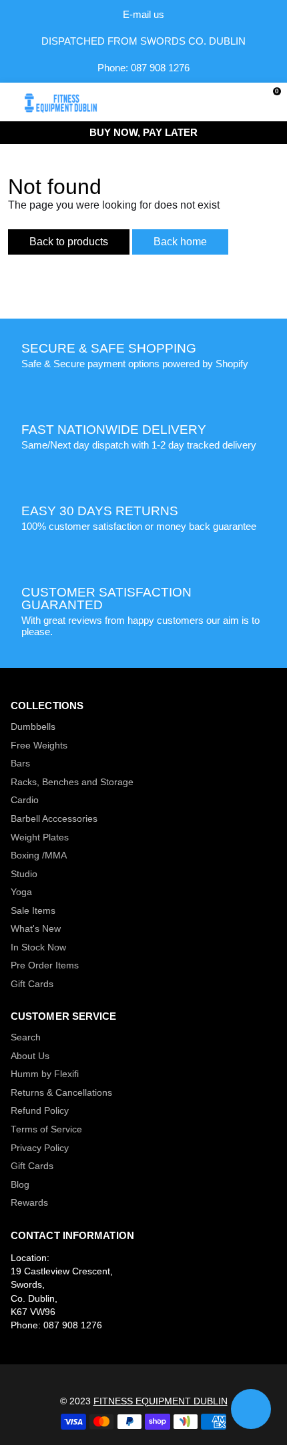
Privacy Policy (40, 1148)
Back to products (68, 241)
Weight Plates (40, 837)
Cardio (25, 800)
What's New (36, 929)
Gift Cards (32, 984)
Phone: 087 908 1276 (143, 67)
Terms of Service (46, 1129)
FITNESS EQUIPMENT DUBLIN (160, 1401)
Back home (180, 241)
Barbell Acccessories (54, 819)
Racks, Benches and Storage (72, 782)
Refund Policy (40, 1111)
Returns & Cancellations (61, 1093)
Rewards (29, 1203)
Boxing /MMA (39, 855)
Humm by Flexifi (45, 1074)
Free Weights (39, 745)
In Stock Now (38, 947)
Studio (24, 874)
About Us (30, 1056)
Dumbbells (33, 727)
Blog (20, 1185)
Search (26, 1037)
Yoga (21, 892)
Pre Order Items (45, 965)
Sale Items (33, 911)
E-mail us (143, 14)
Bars (20, 763)
